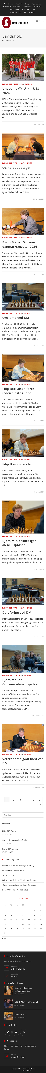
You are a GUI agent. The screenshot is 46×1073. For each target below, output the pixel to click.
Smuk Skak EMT (9, 875)
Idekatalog (13, 12)
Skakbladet (26, 9)
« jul (4, 938)
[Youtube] (15, 1032)
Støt (20, 12)
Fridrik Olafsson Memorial (13, 870)
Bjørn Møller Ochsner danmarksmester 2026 (19, 244)
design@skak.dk (18, 1057)
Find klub (19, 4)
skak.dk (14, 976)
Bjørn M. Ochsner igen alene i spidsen (19, 543)
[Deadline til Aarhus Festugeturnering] (8, 990)
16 (41, 920)
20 (23, 924)
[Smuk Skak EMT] (8, 1016)
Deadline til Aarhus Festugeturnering (18, 865)
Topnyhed (18, 84)
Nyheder (11, 4)
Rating (27, 4)
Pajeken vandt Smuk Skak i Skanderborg (19, 880)
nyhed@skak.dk (18, 969)
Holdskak (37, 7)
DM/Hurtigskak (14, 9)
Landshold (10, 40)
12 (17, 920)
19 (17, 924)
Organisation (36, 4)
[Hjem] (3, 40)
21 (40, 799)
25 (11, 929)
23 (41, 924)
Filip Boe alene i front (19, 464)
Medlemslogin (29, 12)
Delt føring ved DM (16, 612)
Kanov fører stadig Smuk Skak (15, 890)
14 (29, 920)
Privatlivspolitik (26, 1070)
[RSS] (23, 1032)
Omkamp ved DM (15, 317)
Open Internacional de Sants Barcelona (19, 885)
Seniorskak (17, 7)
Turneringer (28, 7)
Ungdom (28, 84)
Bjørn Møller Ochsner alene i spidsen (20, 682)
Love (33, 9)
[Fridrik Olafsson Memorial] (8, 1003)
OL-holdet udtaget (16, 167)
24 (5, 929)
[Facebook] (8, 1032)
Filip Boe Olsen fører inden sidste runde (18, 391)
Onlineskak (7, 7)
